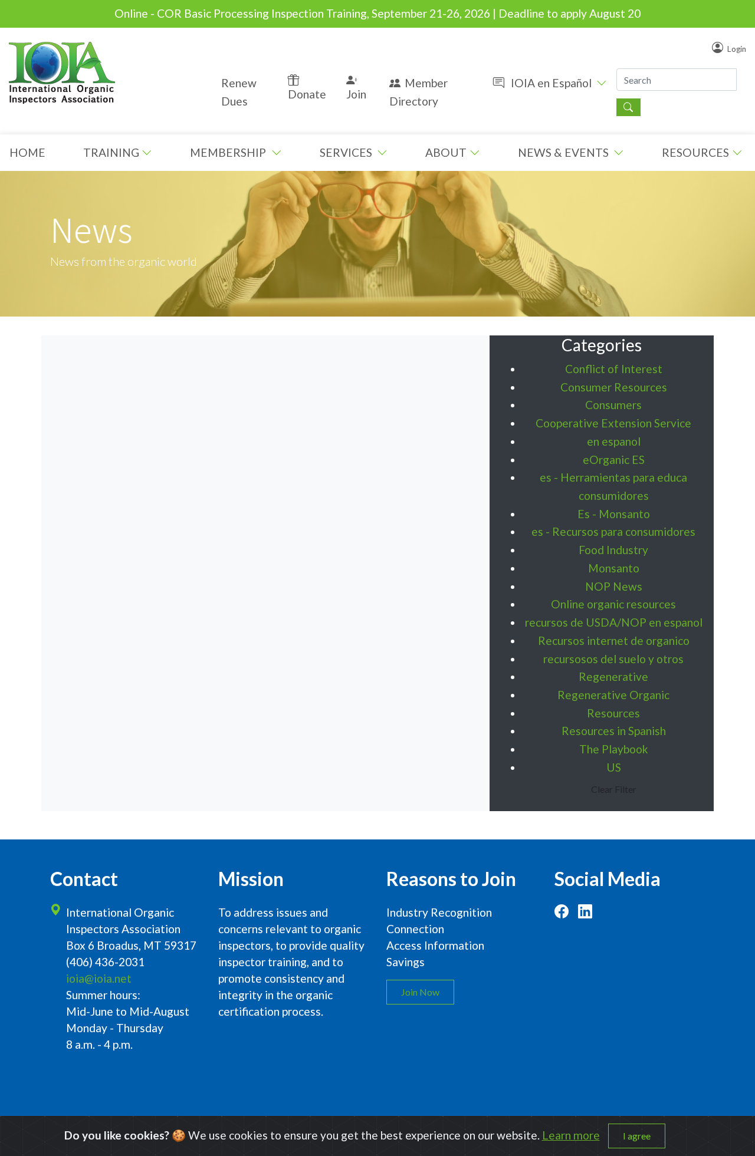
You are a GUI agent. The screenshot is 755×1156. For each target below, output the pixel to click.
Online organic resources (613, 604)
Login (736, 48)
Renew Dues (239, 92)
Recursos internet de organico (614, 640)
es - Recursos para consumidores (613, 531)
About (446, 152)
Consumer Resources (613, 387)
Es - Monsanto (613, 514)
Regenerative (613, 676)
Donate (307, 94)
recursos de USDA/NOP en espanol (614, 622)
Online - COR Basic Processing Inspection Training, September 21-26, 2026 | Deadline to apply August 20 (377, 13)
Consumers (613, 404)
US (613, 767)
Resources (695, 152)
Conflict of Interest (613, 369)
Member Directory (418, 92)
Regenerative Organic (613, 694)
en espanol (614, 441)
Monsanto (613, 568)
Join (356, 94)
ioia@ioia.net (99, 978)
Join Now (420, 991)
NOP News (613, 586)
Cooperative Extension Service (613, 423)
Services (347, 152)
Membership (229, 152)
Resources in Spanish (614, 730)
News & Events (564, 152)
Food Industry (613, 549)
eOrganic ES (614, 459)
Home (27, 152)
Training (111, 152)
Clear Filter (613, 789)
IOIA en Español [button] (551, 83)
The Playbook (613, 749)
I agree (637, 1135)
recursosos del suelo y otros (613, 659)
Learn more (571, 1135)
